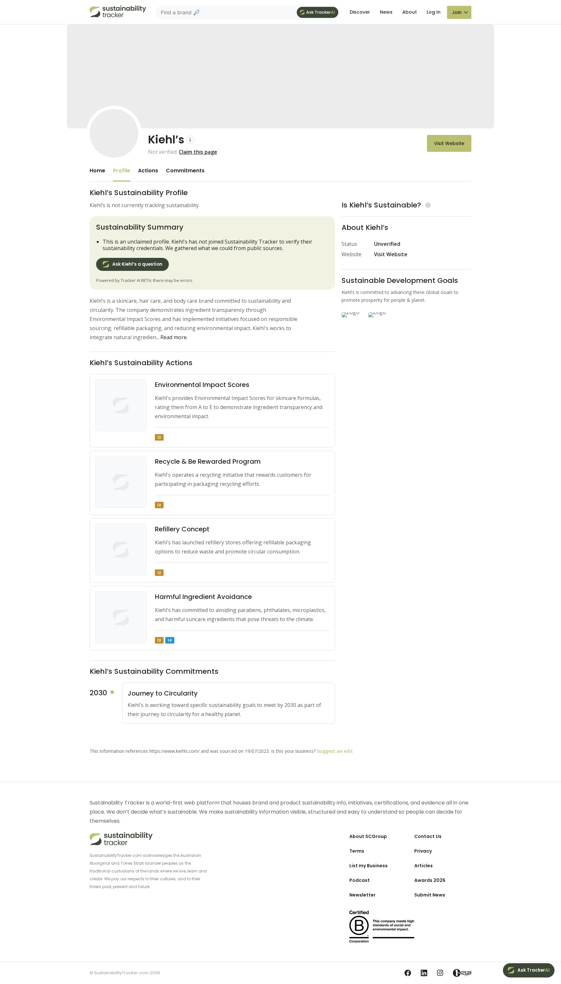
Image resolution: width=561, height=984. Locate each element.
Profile (121, 170)
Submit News (429, 895)
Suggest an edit (335, 751)
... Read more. (172, 337)
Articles (423, 865)
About (409, 12)
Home (97, 170)
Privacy (423, 851)
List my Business (368, 865)
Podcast (359, 880)
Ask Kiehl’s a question (137, 264)
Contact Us (428, 836)
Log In (434, 12)
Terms (356, 851)
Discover (360, 12)
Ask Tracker (320, 12)
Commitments (185, 170)
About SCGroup (368, 836)
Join (457, 12)
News (386, 12)
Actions (148, 170)
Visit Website (449, 143)
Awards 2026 (429, 880)
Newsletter (362, 895)
